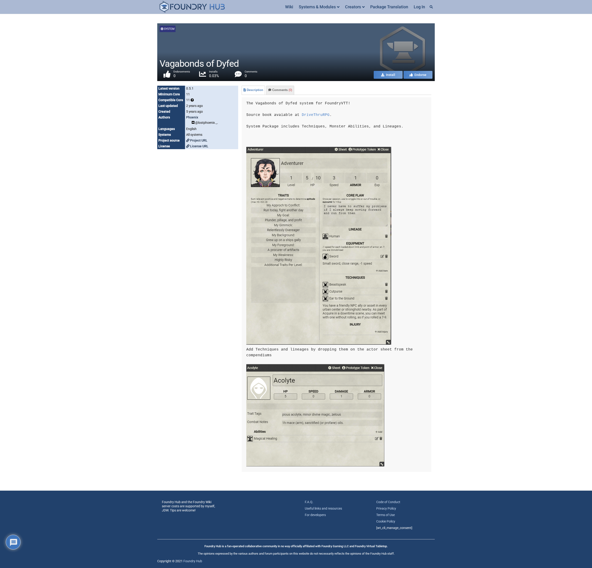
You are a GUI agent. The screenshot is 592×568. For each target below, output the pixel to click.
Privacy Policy (386, 508)
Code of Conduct (388, 502)
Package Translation (389, 6)
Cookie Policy (385, 521)
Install (390, 75)
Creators (353, 6)
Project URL (198, 140)
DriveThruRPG (316, 115)
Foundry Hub (192, 561)
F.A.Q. (309, 502)
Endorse (420, 75)
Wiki (289, 6)
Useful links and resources (323, 508)
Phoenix (192, 117)
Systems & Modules (317, 6)
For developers (315, 515)
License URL (198, 146)
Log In (419, 6)
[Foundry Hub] (192, 7)
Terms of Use (385, 515)
